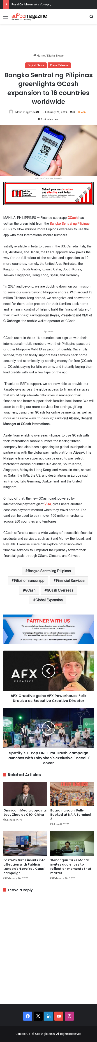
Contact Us (23, 1033)
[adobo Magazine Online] (29, 16)
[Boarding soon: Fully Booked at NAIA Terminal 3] (72, 794)
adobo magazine (25, 112)
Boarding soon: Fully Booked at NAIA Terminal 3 (70, 814)
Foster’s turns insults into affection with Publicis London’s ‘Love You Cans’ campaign (24, 866)
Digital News (55, 55)
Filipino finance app (29, 580)
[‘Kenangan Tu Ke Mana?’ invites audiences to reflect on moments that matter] (72, 843)
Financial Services (70, 580)
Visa (47, 504)
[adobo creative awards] (48, 193)
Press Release (59, 65)
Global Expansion (49, 600)
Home (40, 55)
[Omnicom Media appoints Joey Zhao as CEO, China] (25, 794)
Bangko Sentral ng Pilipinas (49, 571)
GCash (73, 218)
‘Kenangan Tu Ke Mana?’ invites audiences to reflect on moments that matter (70, 866)
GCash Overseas (60, 590)
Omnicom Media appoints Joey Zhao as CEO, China (25, 812)
